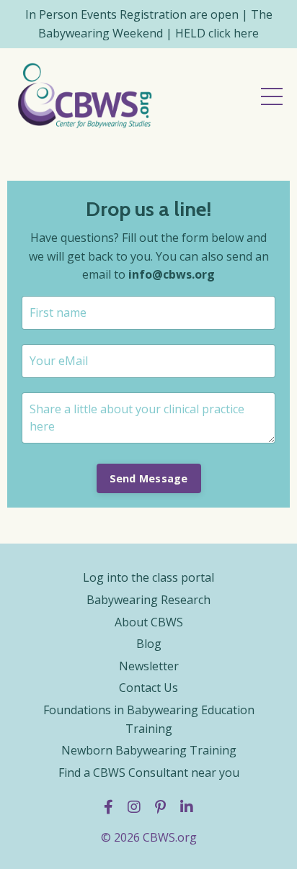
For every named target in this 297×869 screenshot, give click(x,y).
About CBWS (149, 622)
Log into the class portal (148, 577)
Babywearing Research (148, 600)
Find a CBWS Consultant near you (148, 772)
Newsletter (149, 666)
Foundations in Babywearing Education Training (148, 719)
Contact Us (148, 687)
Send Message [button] (149, 478)
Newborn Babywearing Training (148, 750)
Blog (148, 644)
